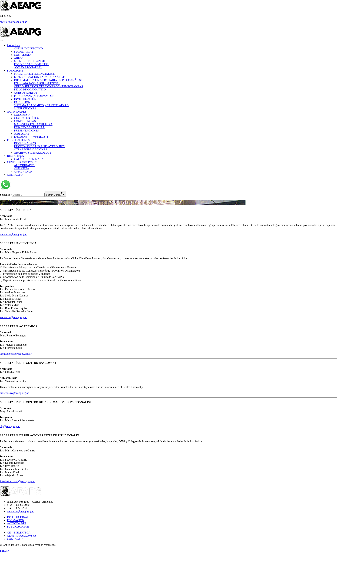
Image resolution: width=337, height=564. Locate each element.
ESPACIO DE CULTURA (29, 127)
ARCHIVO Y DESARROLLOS (32, 152)
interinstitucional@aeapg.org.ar (17, 481)
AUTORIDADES (24, 165)
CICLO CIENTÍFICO (26, 117)
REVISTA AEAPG (25, 143)
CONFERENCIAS (25, 121)
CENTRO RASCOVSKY (22, 162)
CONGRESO (22, 114)
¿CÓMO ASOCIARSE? (28, 67)
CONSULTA (21, 168)
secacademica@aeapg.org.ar (15, 353)
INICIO (4, 550)
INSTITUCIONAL (18, 517)
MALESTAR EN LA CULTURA (33, 124)
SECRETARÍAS (23, 51)
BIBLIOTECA (15, 155)
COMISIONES (22, 54)
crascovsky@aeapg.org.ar (14, 392)
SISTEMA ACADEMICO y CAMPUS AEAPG (41, 105)
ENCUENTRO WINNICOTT (31, 136)
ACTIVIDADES (16, 111)
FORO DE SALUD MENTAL (31, 64)
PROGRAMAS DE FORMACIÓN (34, 95)
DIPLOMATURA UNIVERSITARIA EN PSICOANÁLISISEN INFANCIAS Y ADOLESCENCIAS (48, 82)
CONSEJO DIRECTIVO (28, 48)
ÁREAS (19, 57)
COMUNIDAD (23, 171)
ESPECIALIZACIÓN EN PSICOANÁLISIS (39, 76)
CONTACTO (15, 174)
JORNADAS (21, 133)
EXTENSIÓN (22, 102)
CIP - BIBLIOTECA (19, 532)
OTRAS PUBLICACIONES (30, 149)
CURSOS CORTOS (25, 92)
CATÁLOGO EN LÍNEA (29, 158)
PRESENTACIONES (26, 130)
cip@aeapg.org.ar (10, 426)
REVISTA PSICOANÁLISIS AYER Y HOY (39, 146)
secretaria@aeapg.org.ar (13, 21)
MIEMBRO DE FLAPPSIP (29, 61)
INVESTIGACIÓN (25, 98)
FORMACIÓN (15, 70)
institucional (13, 45)
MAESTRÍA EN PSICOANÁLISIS (34, 73)
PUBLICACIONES (18, 140)
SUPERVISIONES (25, 108)
